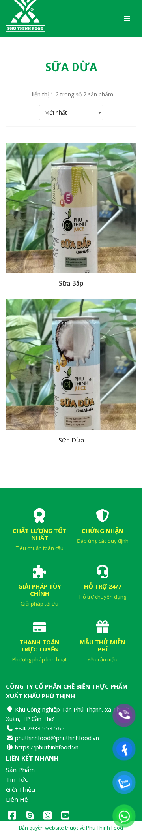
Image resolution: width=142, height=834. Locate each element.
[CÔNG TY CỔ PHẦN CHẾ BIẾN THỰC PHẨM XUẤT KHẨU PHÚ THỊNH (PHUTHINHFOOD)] (25, 18)
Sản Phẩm (20, 770)
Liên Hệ (17, 799)
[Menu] (127, 18)
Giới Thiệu (20, 790)
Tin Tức (17, 780)
